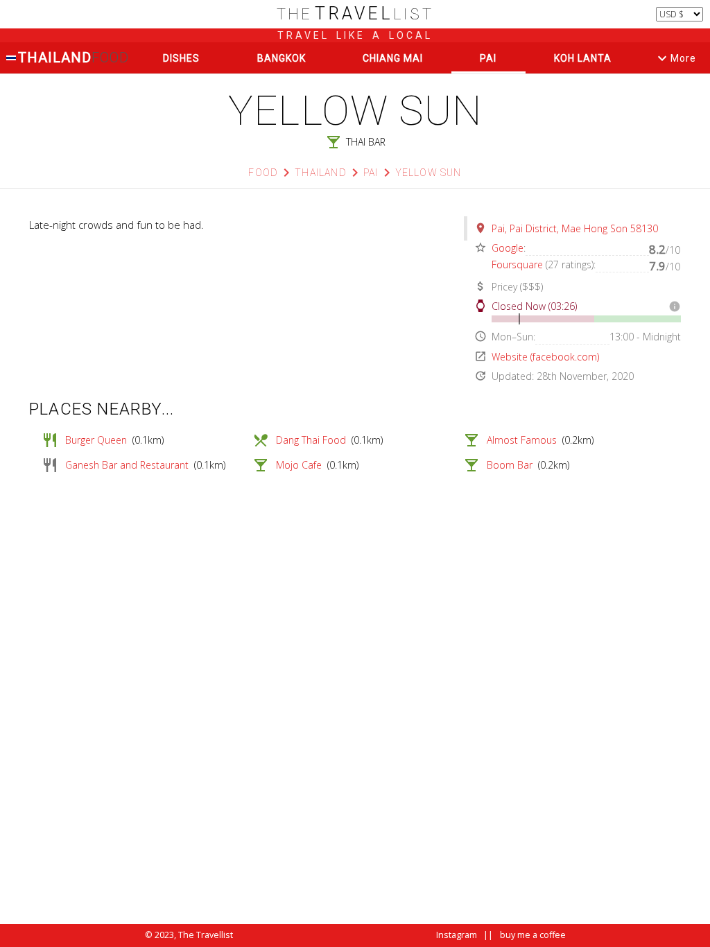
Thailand (73, 57)
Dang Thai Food (311, 439)
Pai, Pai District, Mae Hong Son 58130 (575, 228)
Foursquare (517, 264)
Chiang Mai (393, 58)
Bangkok (281, 58)
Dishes (181, 58)
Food (263, 172)
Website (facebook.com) (545, 356)
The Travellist (205, 935)
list (355, 14)
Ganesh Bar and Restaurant (127, 464)
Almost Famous (522, 439)
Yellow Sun (428, 172)
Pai (488, 58)
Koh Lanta (583, 58)
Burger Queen (96, 439)
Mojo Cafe (299, 464)
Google (507, 247)
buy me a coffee (533, 935)
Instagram (456, 935)
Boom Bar (509, 464)
